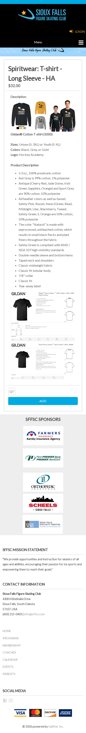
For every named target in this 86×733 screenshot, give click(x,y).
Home (7, 631)
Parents (9, 674)
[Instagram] (11, 700)
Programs (11, 638)
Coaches (9, 652)
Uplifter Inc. (56, 726)
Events (8, 666)
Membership (12, 645)
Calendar (10, 659)
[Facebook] (5, 700)
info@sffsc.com (34, 614)
